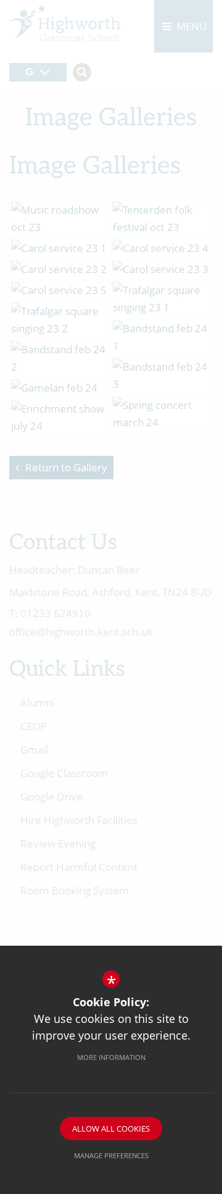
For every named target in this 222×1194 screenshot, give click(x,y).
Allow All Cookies (111, 1128)
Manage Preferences (111, 1155)
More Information (111, 1057)
